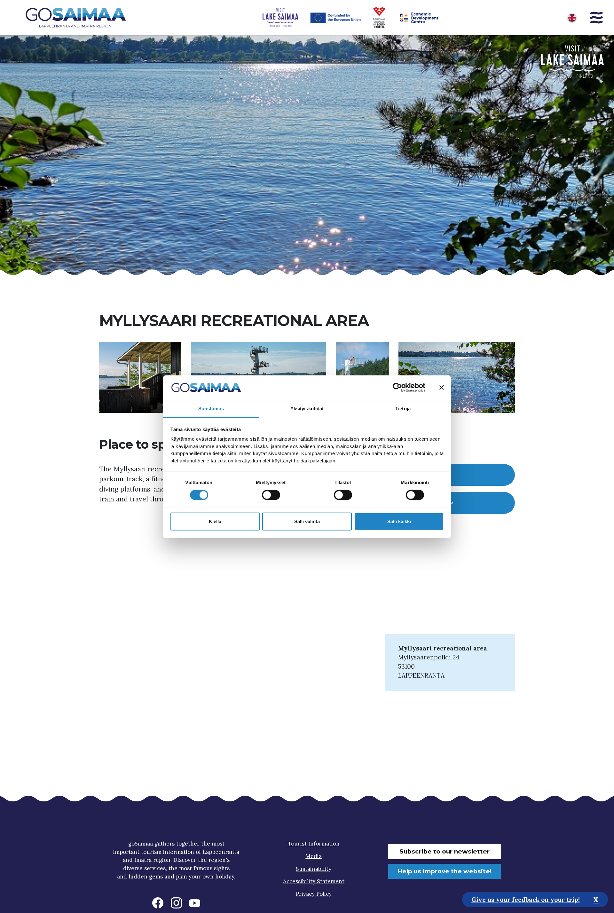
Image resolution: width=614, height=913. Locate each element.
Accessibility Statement (313, 881)
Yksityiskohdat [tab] (307, 408)
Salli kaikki (399, 521)
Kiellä (215, 521)
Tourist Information (314, 843)
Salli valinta (307, 521)
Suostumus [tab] (211, 408)
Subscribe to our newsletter (444, 851)
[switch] (271, 495)
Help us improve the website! (444, 871)
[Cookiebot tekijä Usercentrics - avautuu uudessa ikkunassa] (397, 387)
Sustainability (313, 868)
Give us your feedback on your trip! (525, 899)
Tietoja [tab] (403, 408)
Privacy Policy (314, 893)
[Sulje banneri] (441, 387)
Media (313, 856)
